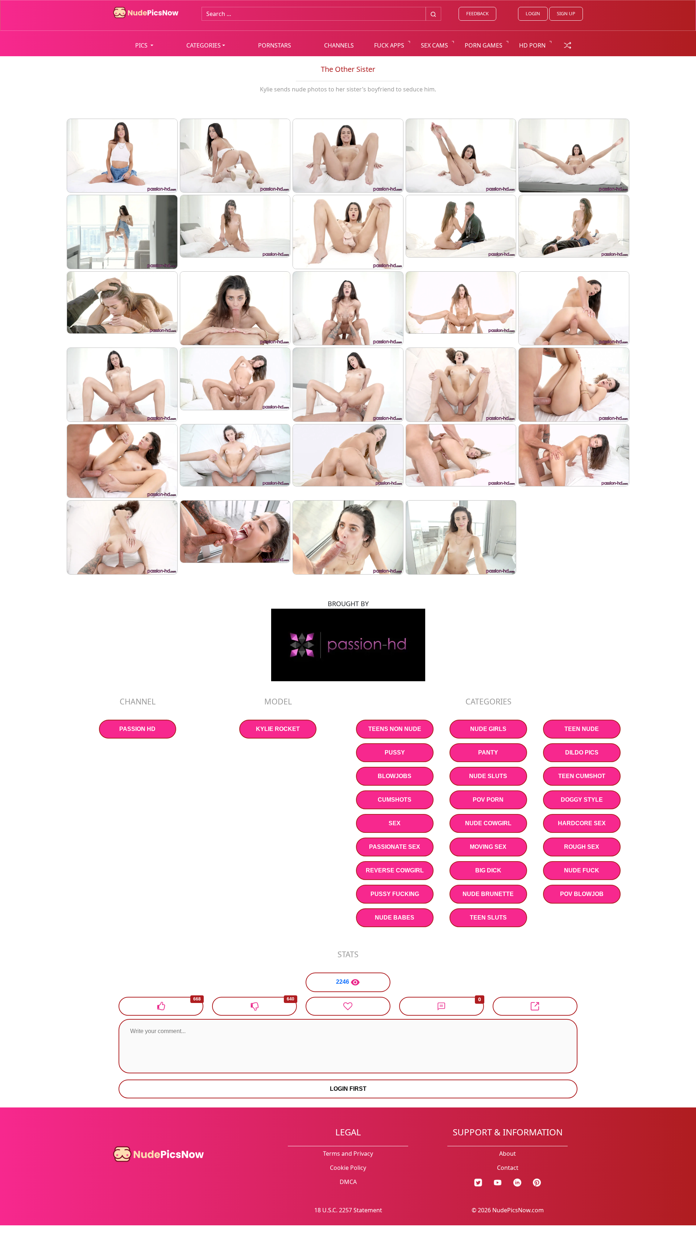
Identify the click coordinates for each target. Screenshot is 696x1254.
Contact (507, 1168)
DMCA (348, 1182)
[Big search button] (433, 14)
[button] (441, 1006)
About (507, 1154)
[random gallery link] (567, 44)
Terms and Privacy (348, 1154)
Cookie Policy (348, 1168)
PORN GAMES (483, 45)
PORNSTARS (274, 45)
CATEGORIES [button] (203, 45)
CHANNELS (339, 45)
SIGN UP (566, 13)
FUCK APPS (389, 45)
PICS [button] (142, 45)
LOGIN (533, 13)
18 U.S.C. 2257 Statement (348, 1210)
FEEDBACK (477, 13)
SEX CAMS (434, 45)
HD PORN (532, 45)
